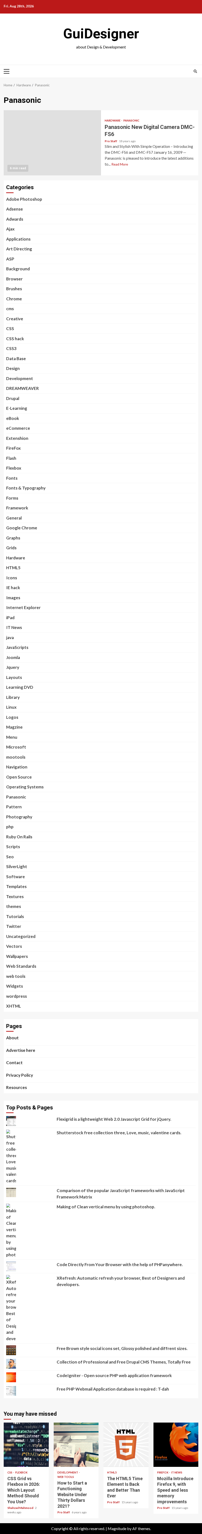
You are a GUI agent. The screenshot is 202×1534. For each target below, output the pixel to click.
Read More (119, 164)
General (14, 518)
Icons (11, 577)
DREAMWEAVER (22, 388)
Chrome (14, 298)
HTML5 (13, 567)
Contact (14, 1062)
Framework (17, 507)
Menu (11, 737)
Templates (16, 886)
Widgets (14, 986)
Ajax (10, 228)
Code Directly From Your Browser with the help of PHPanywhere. (120, 1264)
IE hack (13, 587)
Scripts (13, 846)
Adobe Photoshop (24, 199)
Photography (19, 816)
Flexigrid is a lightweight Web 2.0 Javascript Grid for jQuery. (114, 1119)
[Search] (195, 71)
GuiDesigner (101, 34)
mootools (15, 757)
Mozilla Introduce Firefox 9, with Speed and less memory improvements (176, 1445)
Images (13, 597)
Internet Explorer (23, 607)
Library (13, 697)
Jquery (12, 667)
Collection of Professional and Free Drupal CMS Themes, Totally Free (124, 1362)
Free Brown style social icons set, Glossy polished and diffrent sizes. (122, 1348)
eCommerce (18, 428)
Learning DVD (19, 687)
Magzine (14, 727)
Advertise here (20, 1050)
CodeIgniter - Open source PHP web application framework (114, 1375)
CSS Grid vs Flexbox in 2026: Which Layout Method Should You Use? (26, 1445)
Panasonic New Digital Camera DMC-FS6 (52, 142)
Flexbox (13, 468)
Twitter (13, 926)
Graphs (13, 537)
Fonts (11, 478)
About (12, 1037)
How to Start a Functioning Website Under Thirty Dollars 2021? (76, 1445)
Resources (16, 1087)
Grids (11, 547)
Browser (14, 278)
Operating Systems (25, 786)
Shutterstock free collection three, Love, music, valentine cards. (119, 1132)
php (10, 826)
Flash (11, 458)
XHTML (13, 1006)
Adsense (14, 209)
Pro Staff (111, 141)
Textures (15, 896)
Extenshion (17, 438)
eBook (12, 418)
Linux (11, 707)
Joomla (13, 657)
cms (10, 308)
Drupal (12, 398)
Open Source (19, 777)
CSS (10, 328)
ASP (10, 258)
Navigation (16, 766)
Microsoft (16, 747)
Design (13, 368)
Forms (12, 498)
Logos (12, 717)
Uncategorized (20, 936)
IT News (14, 627)
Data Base (16, 358)
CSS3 (11, 348)
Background (18, 268)
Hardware (113, 120)
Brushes (14, 288)
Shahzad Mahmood (20, 1508)
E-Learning (16, 408)
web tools (15, 976)
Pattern (14, 806)
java (10, 637)
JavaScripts (17, 647)
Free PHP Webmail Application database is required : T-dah (113, 1389)
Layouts (14, 677)
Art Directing (19, 248)
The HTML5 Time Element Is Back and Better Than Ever (126, 1445)
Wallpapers (17, 956)
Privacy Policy (19, 1075)
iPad (10, 617)
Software (15, 876)
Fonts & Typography (26, 488)
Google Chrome (21, 527)
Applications (18, 239)
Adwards (14, 219)
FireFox (13, 448)
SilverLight (16, 866)
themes (13, 906)
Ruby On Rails (19, 836)
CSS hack (15, 338)
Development (19, 378)
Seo (10, 856)
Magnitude (117, 1528)
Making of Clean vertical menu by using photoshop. (106, 1206)
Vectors (14, 946)
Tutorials (15, 916)
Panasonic (131, 120)
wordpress (16, 996)
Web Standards (21, 966)
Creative (14, 318)
